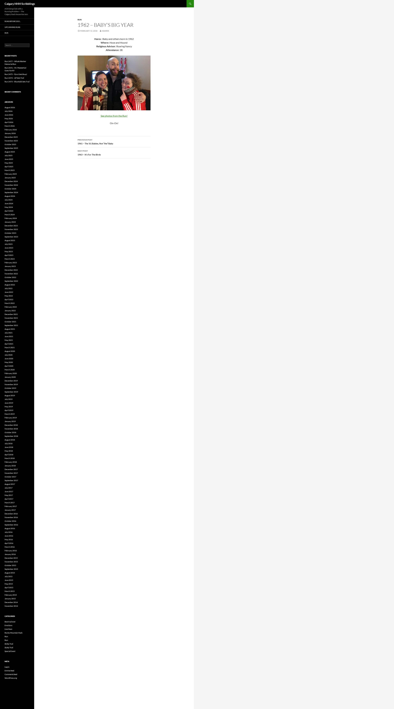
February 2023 (11, 262)
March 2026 (10, 126)
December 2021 (11, 314)
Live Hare (8, 629)
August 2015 (10, 573)
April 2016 (9, 543)
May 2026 (9, 118)
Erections (8, 625)
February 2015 (11, 595)
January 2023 (10, 266)
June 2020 (9, 358)
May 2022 (9, 296)
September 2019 (11, 392)
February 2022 (11, 307)
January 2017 (10, 510)
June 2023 (9, 248)
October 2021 (10, 321)
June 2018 (9, 447)
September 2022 (11, 281)
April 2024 (9, 211)
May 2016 (9, 539)
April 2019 (9, 410)
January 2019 (10, 421)
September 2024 (11, 192)
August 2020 (10, 351)
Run (80, 19)
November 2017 (11, 473)
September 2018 (11, 436)
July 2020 (8, 355)
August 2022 (10, 285)
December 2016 (11, 514)
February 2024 (11, 218)
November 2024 (11, 185)
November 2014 (11, 606)
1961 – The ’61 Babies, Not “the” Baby (95, 142)
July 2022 (8, 288)
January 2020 (10, 377)
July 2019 (8, 399)
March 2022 (10, 303)
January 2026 (10, 133)
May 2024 (9, 207)
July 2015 (8, 576)
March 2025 (10, 170)
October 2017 (10, 477)
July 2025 (8, 155)
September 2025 (11, 148)
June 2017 (9, 491)
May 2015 (9, 584)
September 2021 (11, 325)
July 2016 (8, 532)
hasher (105, 31)
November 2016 (11, 517)
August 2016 (10, 528)
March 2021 (10, 347)
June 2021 (9, 336)
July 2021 (8, 333)
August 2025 (10, 152)
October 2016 (10, 521)
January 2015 (10, 598)
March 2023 (10, 259)
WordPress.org (11, 678)
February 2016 (11, 550)
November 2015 (11, 562)
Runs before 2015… (13, 21)
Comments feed (11, 674)
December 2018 (11, 425)
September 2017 (11, 480)
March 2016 (10, 547)
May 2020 (9, 362)
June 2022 (9, 292)
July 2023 (8, 244)
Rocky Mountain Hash (13, 633)
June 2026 (9, 115)
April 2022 (9, 299)
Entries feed (9, 670)
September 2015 (11, 569)
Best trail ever (10, 622)
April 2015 (9, 587)
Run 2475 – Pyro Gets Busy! (16, 74)
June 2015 (9, 580)
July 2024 (8, 200)
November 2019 (11, 384)
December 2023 (11, 225)
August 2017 (10, 484)
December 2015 (11, 558)
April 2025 (9, 166)
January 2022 (10, 310)
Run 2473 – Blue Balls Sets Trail (17, 81)
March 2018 (10, 458)
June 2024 (9, 203)
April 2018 (9, 454)
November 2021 (11, 318)
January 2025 (10, 177)
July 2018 (8, 443)
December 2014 (11, 602)
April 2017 (9, 499)
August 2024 (10, 196)
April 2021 (9, 344)
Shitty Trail (9, 644)
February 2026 (11, 129)
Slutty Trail (9, 647)
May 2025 (9, 163)
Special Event (10, 651)
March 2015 (10, 591)
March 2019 (10, 414)
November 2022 (11, 273)
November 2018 (11, 429)
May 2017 (9, 495)
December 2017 (11, 469)
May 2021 (9, 340)
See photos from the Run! (114, 115)
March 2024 (10, 214)
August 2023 (10, 240)
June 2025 (9, 159)
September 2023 (11, 237)
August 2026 (10, 107)
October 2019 (10, 388)
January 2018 (10, 466)
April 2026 (9, 122)
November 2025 (11, 141)
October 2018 (10, 432)
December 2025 (11, 137)
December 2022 (11, 270)
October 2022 (10, 277)
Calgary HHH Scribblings (20, 3)
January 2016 (10, 554)
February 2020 (11, 373)
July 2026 (8, 111)
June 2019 (9, 403)
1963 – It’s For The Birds (89, 153)
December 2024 (11, 181)
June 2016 (9, 536)
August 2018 (10, 440)
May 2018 (9, 451)
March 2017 (10, 502)
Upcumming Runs (12, 27)
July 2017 (8, 488)
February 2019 (11, 418)
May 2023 (9, 251)
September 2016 (11, 525)
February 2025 (11, 174)
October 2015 (10, 565)
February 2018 (11, 462)
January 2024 (10, 222)
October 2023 (10, 233)
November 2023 (11, 229)
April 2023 (9, 255)
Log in (7, 667)
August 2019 (10, 395)
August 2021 (10, 329)
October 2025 (10, 144)
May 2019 (9, 406)
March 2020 (10, 370)
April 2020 (9, 366)
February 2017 (11, 506)
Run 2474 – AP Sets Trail (14, 78)
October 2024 (10, 189)
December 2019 (11, 381)
